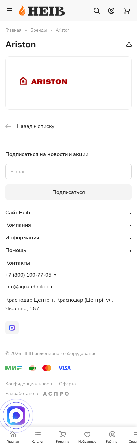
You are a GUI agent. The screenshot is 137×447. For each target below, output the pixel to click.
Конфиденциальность (29, 384)
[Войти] (111, 10)
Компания (18, 225)
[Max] (12, 327)
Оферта (67, 384)
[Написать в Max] (16, 415)
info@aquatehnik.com (29, 286)
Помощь (15, 250)
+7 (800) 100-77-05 (28, 275)
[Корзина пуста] (126, 10)
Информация (22, 237)
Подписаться (68, 192)
